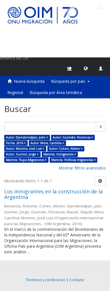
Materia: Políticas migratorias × (73, 160)
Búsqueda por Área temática (56, 92)
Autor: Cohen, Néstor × (66, 149)
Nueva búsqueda (29, 81)
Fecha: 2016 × (16, 143)
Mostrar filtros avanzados (82, 168)
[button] (86, 68)
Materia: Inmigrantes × (59, 154)
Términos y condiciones (46, 279)
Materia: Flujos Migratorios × (26, 160)
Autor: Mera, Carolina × (47, 143)
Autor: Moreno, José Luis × (25, 149)
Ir (101, 126)
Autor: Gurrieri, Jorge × (22, 154)
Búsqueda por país (69, 81)
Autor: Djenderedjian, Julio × (27, 137)
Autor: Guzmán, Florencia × (73, 137)
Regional (15, 92)
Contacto (76, 279)
